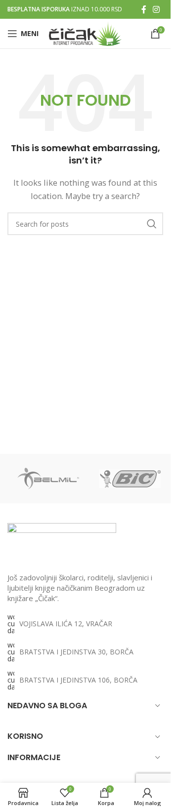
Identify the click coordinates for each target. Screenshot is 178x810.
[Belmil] (48, 478)
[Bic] (130, 478)
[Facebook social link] (144, 9)
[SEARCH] (151, 223)
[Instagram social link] (156, 9)
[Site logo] (85, 33)
